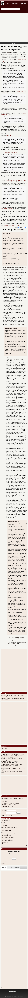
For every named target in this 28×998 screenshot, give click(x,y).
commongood (11, 269)
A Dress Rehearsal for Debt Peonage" (16, 324)
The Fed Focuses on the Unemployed (9, 754)
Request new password (7, 815)
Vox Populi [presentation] (16, 867)
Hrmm (8, 357)
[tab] (4, 867)
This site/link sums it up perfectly (16, 637)
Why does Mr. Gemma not (8, 837)
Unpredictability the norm (11, 328)
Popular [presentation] (4, 867)
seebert (10, 234)
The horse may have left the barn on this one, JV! (14, 267)
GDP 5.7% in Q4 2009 (6, 762)
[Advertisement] (14, 27)
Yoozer (3, 832)
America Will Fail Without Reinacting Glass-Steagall (13, 798)
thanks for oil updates (7, 829)
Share (21, 227)
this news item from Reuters (15, 303)
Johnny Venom (15, 359)
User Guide (4, 748)
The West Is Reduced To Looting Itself (10, 803)
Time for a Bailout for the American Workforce (11, 771)
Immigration (5, 842)
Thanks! (4, 824)
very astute (4, 825)
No (9, 855)
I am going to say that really (8, 838)
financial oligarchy (15, 225)
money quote (9, 135)
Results (3, 863)
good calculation (6, 820)
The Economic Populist (16, 3)
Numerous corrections (13, 521)
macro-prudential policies (6, 208)
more (25, 845)
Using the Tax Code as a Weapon (8, 758)
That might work (7, 233)
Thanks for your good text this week (10, 834)
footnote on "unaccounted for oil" (9, 827)
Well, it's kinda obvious (7, 830)
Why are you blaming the (7, 840)
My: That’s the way (6, 835)
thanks (3, 822)
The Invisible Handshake (6, 767)
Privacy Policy (14, 992)
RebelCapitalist (9, 52)
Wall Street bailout (7, 225)
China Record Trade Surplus (7, 774)
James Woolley (13, 330)
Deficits (4, 843)
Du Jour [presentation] (10, 867)
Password (4, 812)
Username (4, 810)
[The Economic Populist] (2, 4)
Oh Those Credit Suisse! (7, 806)
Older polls (3, 861)
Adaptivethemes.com (19, 996)
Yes (9, 853)
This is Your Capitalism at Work (9, 804)
